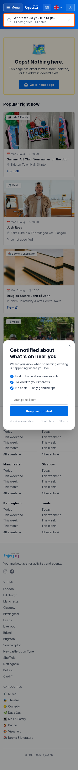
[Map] (47, 7)
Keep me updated (39, 411)
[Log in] (70, 7)
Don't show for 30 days (54, 421)
